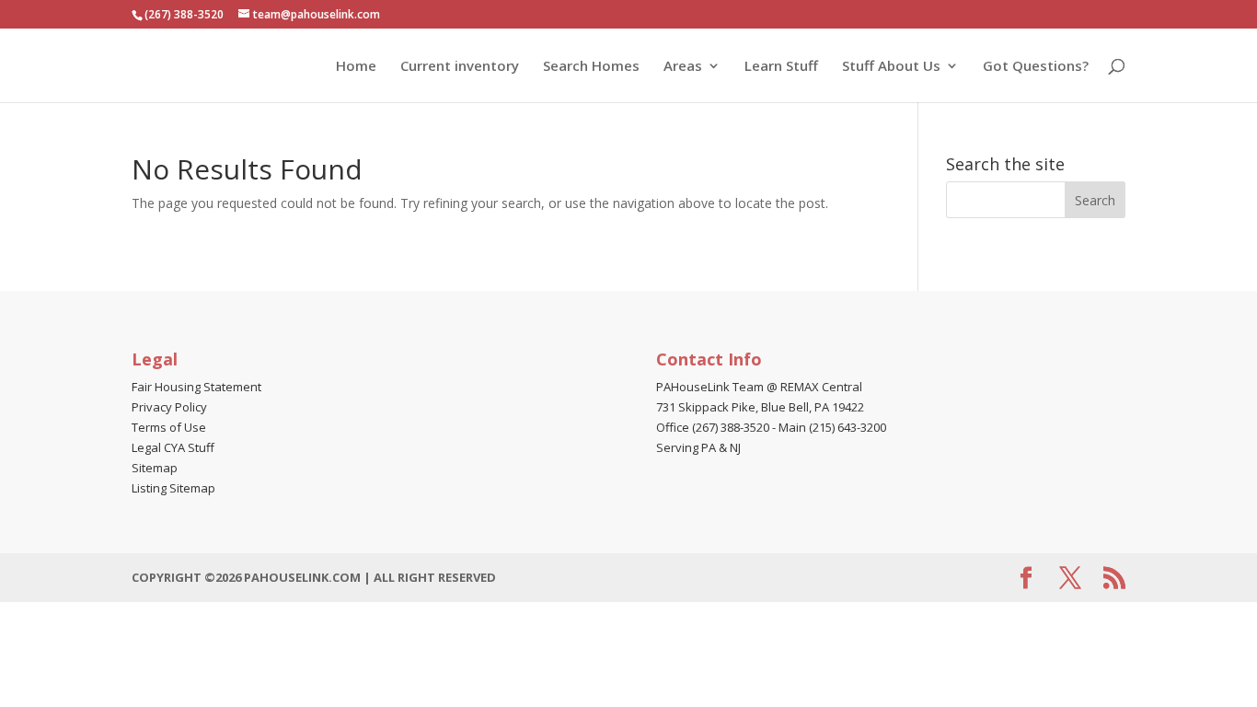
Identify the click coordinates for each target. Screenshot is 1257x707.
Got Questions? (1036, 67)
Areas (682, 67)
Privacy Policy (169, 407)
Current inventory (459, 67)
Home (356, 67)
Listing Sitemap (173, 488)
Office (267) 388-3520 (712, 427)
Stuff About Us (891, 67)
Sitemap (155, 467)
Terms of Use (169, 427)
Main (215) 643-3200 (832, 427)
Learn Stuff (781, 67)
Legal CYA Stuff (173, 447)
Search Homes (591, 67)
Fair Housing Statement (196, 386)
